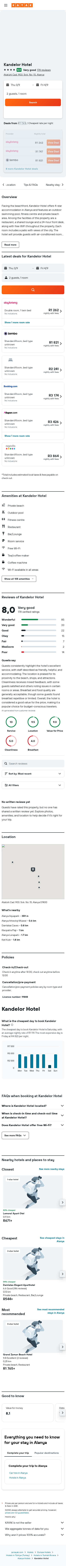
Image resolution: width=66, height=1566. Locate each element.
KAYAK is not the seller (18, 1522)
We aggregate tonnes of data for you (27, 1528)
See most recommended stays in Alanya (50, 1311)
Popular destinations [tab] (47, 1452)
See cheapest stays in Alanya (52, 1239)
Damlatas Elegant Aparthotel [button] (19, 1285)
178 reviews (44, 70)
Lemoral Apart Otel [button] (13, 1213)
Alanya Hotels (24, 1558)
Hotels (30, 1552)
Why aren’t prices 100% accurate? (25, 1534)
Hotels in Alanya (17, 1477)
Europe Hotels (44, 1552)
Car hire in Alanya (18, 1472)
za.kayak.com (17, 1552)
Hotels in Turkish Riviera (45, 1555)
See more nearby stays (51, 1169)
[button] (5, 5)
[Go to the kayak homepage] (22, 5)
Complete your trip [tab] (18, 1452)
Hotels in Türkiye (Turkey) (18, 1555)
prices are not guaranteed (17, 1512)
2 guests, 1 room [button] (17, 93)
